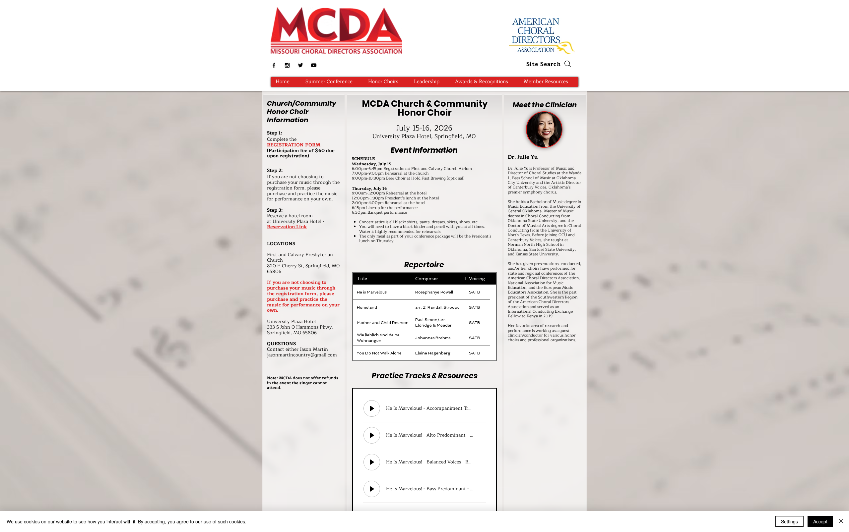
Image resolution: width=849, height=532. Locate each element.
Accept (820, 521)
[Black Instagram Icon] (287, 65)
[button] (386, 82)
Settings (789, 521)
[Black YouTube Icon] (313, 65)
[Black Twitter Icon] (300, 65)
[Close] (841, 521)
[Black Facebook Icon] (274, 65)
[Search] (568, 64)
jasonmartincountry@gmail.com (302, 355)
